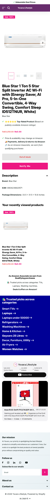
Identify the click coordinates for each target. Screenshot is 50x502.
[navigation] (11, 75)
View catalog (3, 8)
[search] (8, 8)
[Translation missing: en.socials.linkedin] (14, 463)
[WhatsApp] (20, 463)
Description (10, 175)
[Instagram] (8, 463)
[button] (43, 42)
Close (25, 480)
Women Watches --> (14, 349)
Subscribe (45, 472)
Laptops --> (9, 313)
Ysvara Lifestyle (27, 364)
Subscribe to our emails (13, 466)
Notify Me (25, 166)
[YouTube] (26, 463)
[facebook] (2, 463)
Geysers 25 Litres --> (15, 335)
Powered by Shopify (36, 494)
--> (12, 322)
